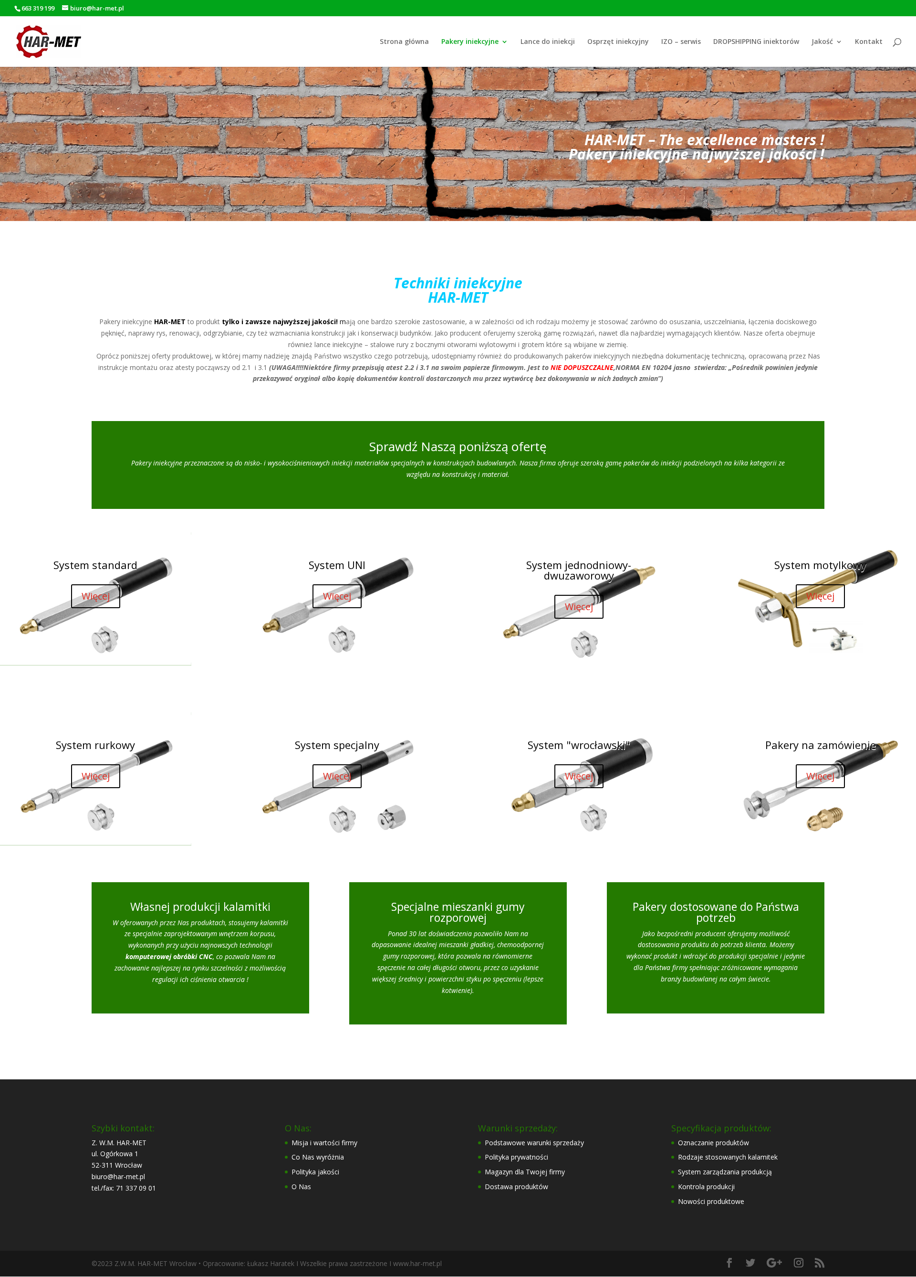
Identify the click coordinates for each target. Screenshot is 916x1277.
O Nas (301, 1186)
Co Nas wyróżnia (317, 1156)
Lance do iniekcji (547, 42)
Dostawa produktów (516, 1186)
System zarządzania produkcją (725, 1171)
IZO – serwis (681, 42)
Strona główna (404, 42)
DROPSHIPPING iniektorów (756, 42)
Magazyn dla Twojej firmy (525, 1171)
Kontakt (869, 42)
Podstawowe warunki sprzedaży (534, 1142)
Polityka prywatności (516, 1156)
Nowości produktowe (711, 1201)
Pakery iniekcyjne (470, 42)
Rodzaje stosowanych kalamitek (728, 1156)
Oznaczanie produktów (713, 1142)
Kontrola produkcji (706, 1186)
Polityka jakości (315, 1171)
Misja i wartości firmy (324, 1142)
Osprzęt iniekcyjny (618, 42)
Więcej (96, 596)
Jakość (822, 42)
